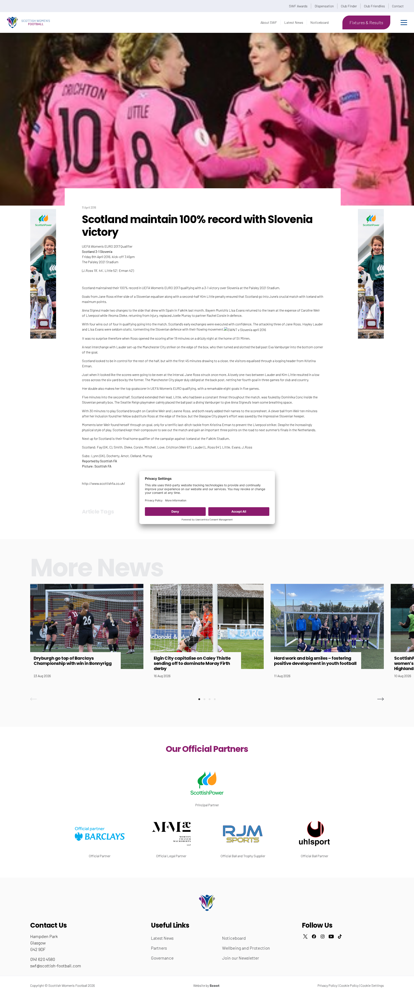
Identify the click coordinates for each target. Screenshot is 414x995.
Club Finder (349, 6)
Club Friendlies (374, 6)
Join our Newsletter (240, 957)
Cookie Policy (349, 985)
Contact (398, 6)
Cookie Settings (372, 985)
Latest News (293, 22)
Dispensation (324, 6)
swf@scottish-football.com (55, 965)
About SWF (268, 22)
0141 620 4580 (42, 959)
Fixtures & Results (366, 22)
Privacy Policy (327, 985)
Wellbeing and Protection (246, 948)
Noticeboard (319, 22)
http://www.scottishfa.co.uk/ (103, 483)
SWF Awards (298, 6)
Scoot (215, 985)
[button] (33, 699)
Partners (159, 948)
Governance (162, 957)
